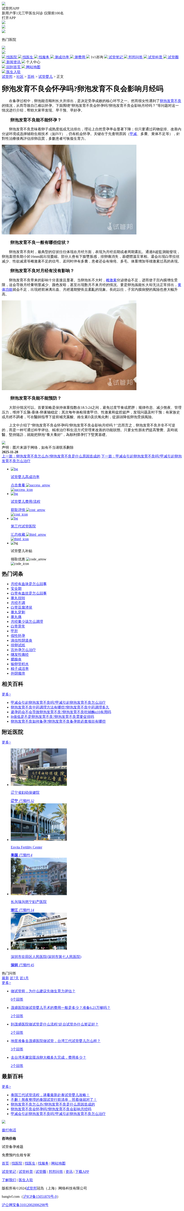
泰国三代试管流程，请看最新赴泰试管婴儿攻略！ (50, 1095)
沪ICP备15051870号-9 (40, 1196)
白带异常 (18, 626)
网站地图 (58, 1163)
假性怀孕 (18, 636)
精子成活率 (20, 669)
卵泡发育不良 (170, 101)
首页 (5, 1163)
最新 (5, 978)
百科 (31, 77)
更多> (6, 694)
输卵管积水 (20, 664)
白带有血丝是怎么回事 (29, 593)
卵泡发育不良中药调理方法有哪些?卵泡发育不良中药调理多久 (60, 707)
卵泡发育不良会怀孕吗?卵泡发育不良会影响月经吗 (51, 1109)
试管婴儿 (45, 77)
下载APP (82, 1172)
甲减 (133, 134)
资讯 (69, 1172)
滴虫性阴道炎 (21, 640)
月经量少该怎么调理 (27, 621)
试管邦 (7, 77)
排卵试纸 (18, 645)
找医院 (16, 1163)
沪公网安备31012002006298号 (25, 1205)
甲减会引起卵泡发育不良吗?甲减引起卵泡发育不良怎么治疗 (58, 702)
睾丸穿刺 (18, 612)
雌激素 (111, 280)
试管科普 (26, 1172)
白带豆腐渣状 (21, 607)
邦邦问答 (56, 1172)
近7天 (14, 978)
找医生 (30, 1163)
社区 (20, 77)
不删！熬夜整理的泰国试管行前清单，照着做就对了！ (54, 1100)
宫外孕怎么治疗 (23, 650)
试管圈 (40, 1172)
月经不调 (18, 603)
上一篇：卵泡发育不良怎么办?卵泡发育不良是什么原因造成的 (51, 456)
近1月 (24, 978)
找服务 (43, 1163)
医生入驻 (26, 1180)
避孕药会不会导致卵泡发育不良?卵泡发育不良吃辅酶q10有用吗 (61, 712)
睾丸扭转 (18, 598)
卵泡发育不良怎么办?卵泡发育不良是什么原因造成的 (53, 1104)
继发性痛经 (20, 654)
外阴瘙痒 (18, 673)
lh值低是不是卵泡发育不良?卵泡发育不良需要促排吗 (52, 717)
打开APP (9, 18)
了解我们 (9, 1180)
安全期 (16, 588)
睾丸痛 (16, 617)
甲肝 (14, 631)
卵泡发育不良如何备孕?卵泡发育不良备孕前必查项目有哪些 (58, 721)
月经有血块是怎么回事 (29, 584)
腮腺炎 (16, 659)
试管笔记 (9, 1172)
